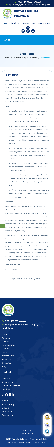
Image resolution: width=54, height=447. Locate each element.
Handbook (6, 389)
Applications (7, 415)
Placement (7, 411)
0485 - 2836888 (25, 2)
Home (6, 57)
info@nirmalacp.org (41, 4)
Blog (4, 366)
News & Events (8, 345)
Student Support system (25, 57)
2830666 (37, 2)
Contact (6, 348)
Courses (6, 378)
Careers (5, 341)
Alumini (5, 400)
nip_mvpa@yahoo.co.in (20, 4)
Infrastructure (8, 355)
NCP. (44, 442)
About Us (6, 338)
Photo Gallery (8, 404)
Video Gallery (8, 408)
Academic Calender (11, 385)
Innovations (7, 359)
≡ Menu (7, 39)
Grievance (6, 352)
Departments (8, 382)
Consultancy (8, 363)
